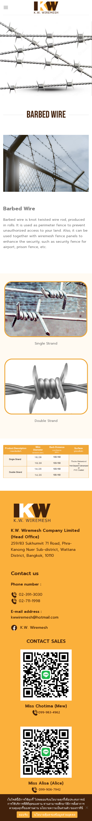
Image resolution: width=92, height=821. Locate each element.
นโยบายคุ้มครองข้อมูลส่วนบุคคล (54, 814)
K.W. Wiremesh (34, 627)
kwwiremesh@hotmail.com (34, 617)
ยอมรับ (23, 814)
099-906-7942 (50, 790)
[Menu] (5, 7)
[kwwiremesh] (46, 7)
